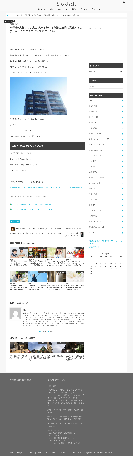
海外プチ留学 (95, 221)
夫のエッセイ (95, 183)
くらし (52, 9)
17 (91, 266)
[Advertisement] (106, 44)
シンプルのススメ (97, 155)
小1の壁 (93, 199)
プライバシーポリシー (97, 9)
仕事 (66, 9)
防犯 (91, 232)
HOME (31, 9)
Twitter (52, 331)
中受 (92, 161)
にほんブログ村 (94, 247)
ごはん (93, 128)
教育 (92, 205)
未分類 (93, 216)
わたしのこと (95, 133)
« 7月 (90, 274)
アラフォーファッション (99, 139)
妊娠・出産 (94, 188)
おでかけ (93, 117)
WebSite (43, 331)
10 (91, 264)
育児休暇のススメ (97, 227)
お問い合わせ (83, 9)
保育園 (93, 172)
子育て (74, 9)
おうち (59, 9)
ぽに (24, 310)
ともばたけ (66, 3)
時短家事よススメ (97, 210)
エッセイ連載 (15, 221)
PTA (92, 100)
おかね (93, 111)
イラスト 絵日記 (96, 144)
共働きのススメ (41, 9)
